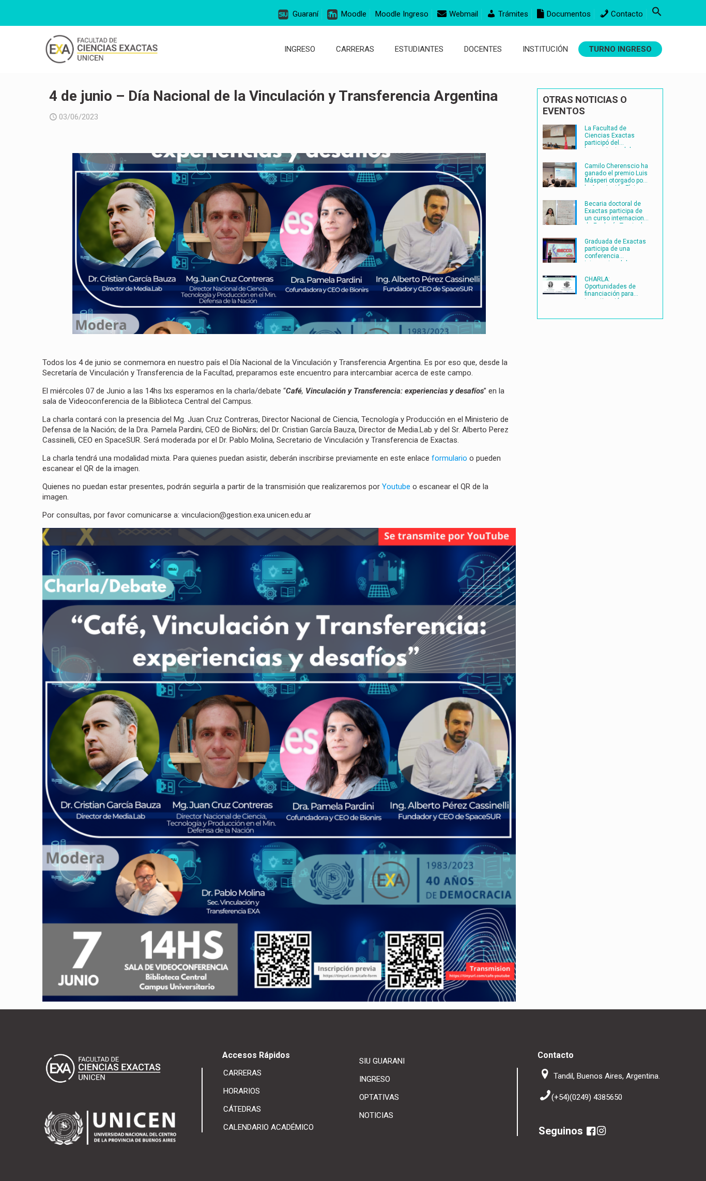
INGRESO (374, 1079)
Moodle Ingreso (401, 14)
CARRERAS (242, 1073)
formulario (449, 458)
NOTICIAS (376, 1115)
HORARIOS (241, 1091)
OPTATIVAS (379, 1097)
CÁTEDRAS (242, 1109)
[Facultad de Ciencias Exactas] (101, 49)
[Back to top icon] (663, 1165)
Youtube (397, 486)
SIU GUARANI (382, 1061)
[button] (657, 14)
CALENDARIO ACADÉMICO (268, 1127)
